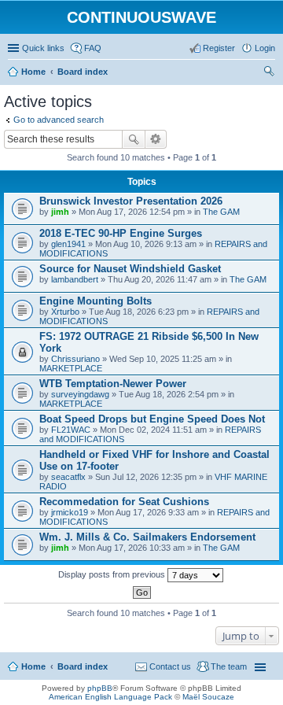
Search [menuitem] (269, 73)
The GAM (221, 211)
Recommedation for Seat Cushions (124, 502)
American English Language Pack (110, 696)
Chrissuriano (75, 359)
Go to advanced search (58, 119)
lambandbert (74, 279)
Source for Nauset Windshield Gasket (130, 269)
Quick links (43, 48)
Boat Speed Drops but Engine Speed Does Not (152, 419)
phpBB (99, 688)
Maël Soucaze (208, 696)
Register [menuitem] (219, 48)
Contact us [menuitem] (170, 666)
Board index (82, 666)
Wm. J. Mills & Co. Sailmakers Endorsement (147, 537)
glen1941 (68, 244)
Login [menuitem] (265, 48)
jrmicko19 (69, 512)
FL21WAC (70, 429)
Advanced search (156, 139)
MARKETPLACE (70, 368)
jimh (60, 211)
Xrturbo (65, 311)
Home (33, 666)
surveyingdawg (80, 394)
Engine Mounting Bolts (95, 301)
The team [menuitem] (229, 666)
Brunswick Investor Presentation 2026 (130, 201)
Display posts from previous (112, 574)
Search (133, 139)
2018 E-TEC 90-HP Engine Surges (120, 233)
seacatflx (68, 477)
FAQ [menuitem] (92, 48)
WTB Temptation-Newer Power (112, 383)
